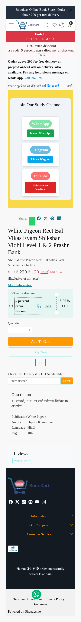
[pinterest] (52, 218)
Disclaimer (39, 604)
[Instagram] (44, 502)
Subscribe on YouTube (40, 187)
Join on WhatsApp (40, 133)
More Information (20, 285)
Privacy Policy (55, 599)
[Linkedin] (24, 502)
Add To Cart (40, 341)
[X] (17, 502)
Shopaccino (33, 611)
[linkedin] (59, 218)
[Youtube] (37, 502)
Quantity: (14, 323)
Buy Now (40, 352)
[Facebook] (11, 502)
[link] (47, 24)
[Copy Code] (38, 306)
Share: (22, 218)
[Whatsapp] (32, 221)
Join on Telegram (40, 159)
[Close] (70, 10)
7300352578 (33, 78)
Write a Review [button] (22, 460)
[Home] (27, 25)
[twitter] (45, 218)
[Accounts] (62, 25)
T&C (41, 55)
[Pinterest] (30, 502)
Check (67, 380)
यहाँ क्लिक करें (45, 86)
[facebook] (38, 218)
